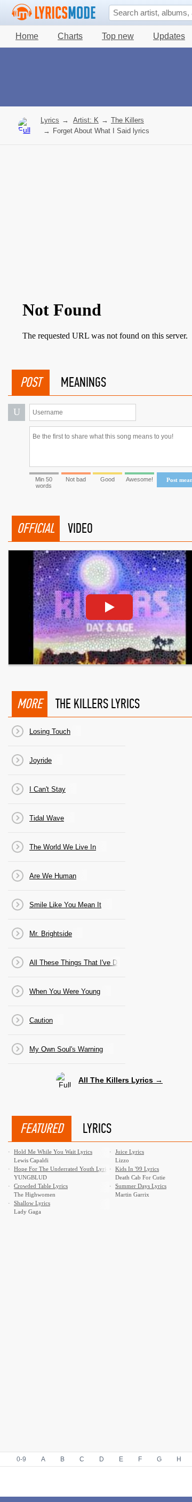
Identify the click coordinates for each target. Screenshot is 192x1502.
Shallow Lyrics (32, 1203)
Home (26, 36)
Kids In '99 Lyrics (137, 1169)
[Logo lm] (54, 12)
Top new (118, 36)
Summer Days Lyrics (140, 1186)
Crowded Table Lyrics (41, 1186)
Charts (70, 36)
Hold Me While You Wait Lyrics (53, 1151)
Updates (169, 36)
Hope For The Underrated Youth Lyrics (62, 1169)
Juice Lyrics (129, 1151)
